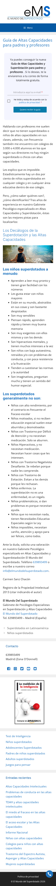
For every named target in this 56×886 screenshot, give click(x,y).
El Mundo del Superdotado (20, 613)
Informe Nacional (17, 832)
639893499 (40, 562)
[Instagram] (15, 669)
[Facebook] (9, 669)
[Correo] (35, 669)
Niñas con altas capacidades (24, 838)
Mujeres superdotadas (20, 864)
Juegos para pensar (18, 765)
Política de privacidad (28, 876)
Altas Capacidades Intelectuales (26, 786)
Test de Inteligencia (18, 736)
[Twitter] (22, 669)
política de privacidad (29, 102)
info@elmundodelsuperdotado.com (26, 571)
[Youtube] (28, 669)
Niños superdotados (20, 633)
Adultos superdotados (20, 759)
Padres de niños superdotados (25, 753)
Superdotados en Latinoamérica (28, 628)
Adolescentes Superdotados (24, 748)
